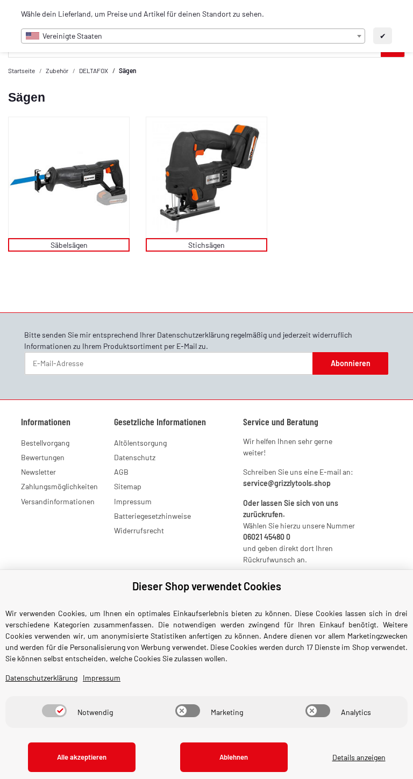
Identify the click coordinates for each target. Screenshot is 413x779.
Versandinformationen (58, 501)
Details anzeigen (359, 757)
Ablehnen (233, 757)
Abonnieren (351, 363)
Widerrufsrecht (139, 530)
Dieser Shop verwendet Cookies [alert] (206, 586)
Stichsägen (206, 244)
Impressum (133, 501)
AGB (121, 471)
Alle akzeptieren (81, 757)
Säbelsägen (69, 244)
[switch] (54, 710)
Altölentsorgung (140, 442)
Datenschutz (134, 457)
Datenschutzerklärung (193, 334)
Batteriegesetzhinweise (152, 515)
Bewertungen (43, 457)
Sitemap (127, 486)
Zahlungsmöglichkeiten (59, 486)
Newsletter (38, 471)
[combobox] (193, 36)
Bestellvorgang (45, 442)
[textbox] (193, 36)
